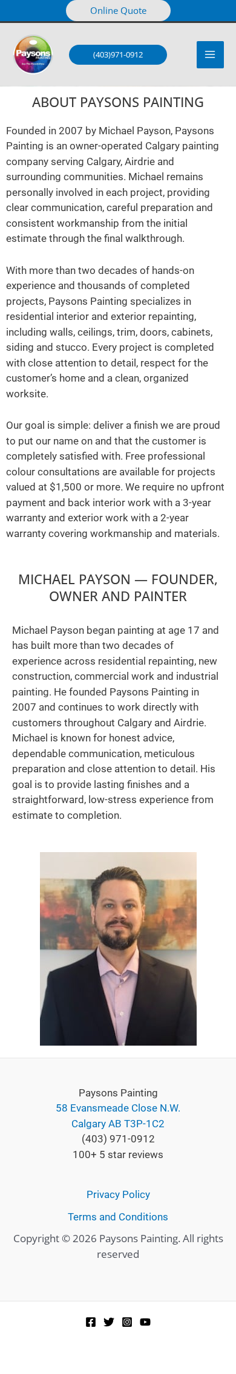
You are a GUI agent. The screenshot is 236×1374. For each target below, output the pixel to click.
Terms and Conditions (118, 1217)
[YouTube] (145, 1322)
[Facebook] (90, 1322)
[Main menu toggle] (211, 55)
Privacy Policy (118, 1194)
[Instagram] (127, 1322)
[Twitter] (108, 1322)
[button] (118, 10)
